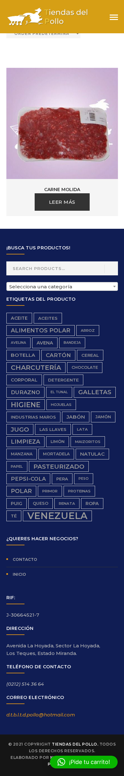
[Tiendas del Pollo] (47, 16)
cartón (58, 355)
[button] (84, 762)
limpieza (25, 441)
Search (110, 269)
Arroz (88, 330)
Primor (50, 491)
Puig (16, 503)
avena (45, 343)
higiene (25, 405)
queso (40, 503)
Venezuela (57, 515)
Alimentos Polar (40, 330)
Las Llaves (52, 429)
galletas (94, 392)
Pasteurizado (58, 466)
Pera (62, 478)
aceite (19, 318)
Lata (82, 429)
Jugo (20, 429)
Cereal (90, 355)
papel (17, 466)
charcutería (36, 367)
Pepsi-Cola (28, 479)
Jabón (75, 417)
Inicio (19, 574)
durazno (25, 392)
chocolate (85, 367)
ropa (92, 503)
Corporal (24, 380)
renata (67, 503)
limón (58, 441)
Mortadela (56, 454)
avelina (18, 343)
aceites (48, 318)
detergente (63, 379)
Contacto (25, 559)
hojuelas (61, 404)
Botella (23, 355)
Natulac (92, 454)
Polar (21, 491)
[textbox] (62, 286)
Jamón (103, 416)
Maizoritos (87, 441)
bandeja (72, 343)
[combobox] (62, 286)
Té (14, 515)
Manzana (21, 454)
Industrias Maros (33, 417)
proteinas (79, 491)
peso (84, 479)
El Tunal (59, 392)
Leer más (62, 202)
